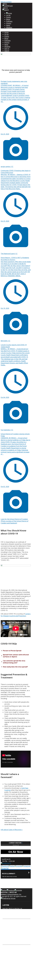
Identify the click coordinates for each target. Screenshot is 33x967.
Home (6, 32)
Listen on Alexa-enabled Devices (12, 916)
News (8, 25)
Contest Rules (7, 957)
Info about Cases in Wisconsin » (12, 830)
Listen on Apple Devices (10, 913)
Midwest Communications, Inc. (11, 894)
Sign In (6, 49)
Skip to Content (6, 2)
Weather (9, 27)
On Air (8, 15)
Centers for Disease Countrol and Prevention (16, 615)
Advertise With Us (8, 937)
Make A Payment (8, 964)
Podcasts (9, 21)
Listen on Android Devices (10, 911)
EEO (4, 961)
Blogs (8, 19)
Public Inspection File (9, 959)
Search (6, 51)
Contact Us (6, 941)
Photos (8, 23)
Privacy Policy (7, 952)
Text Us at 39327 (8, 933)
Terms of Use (7, 954)
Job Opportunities (8, 939)
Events (8, 17)
